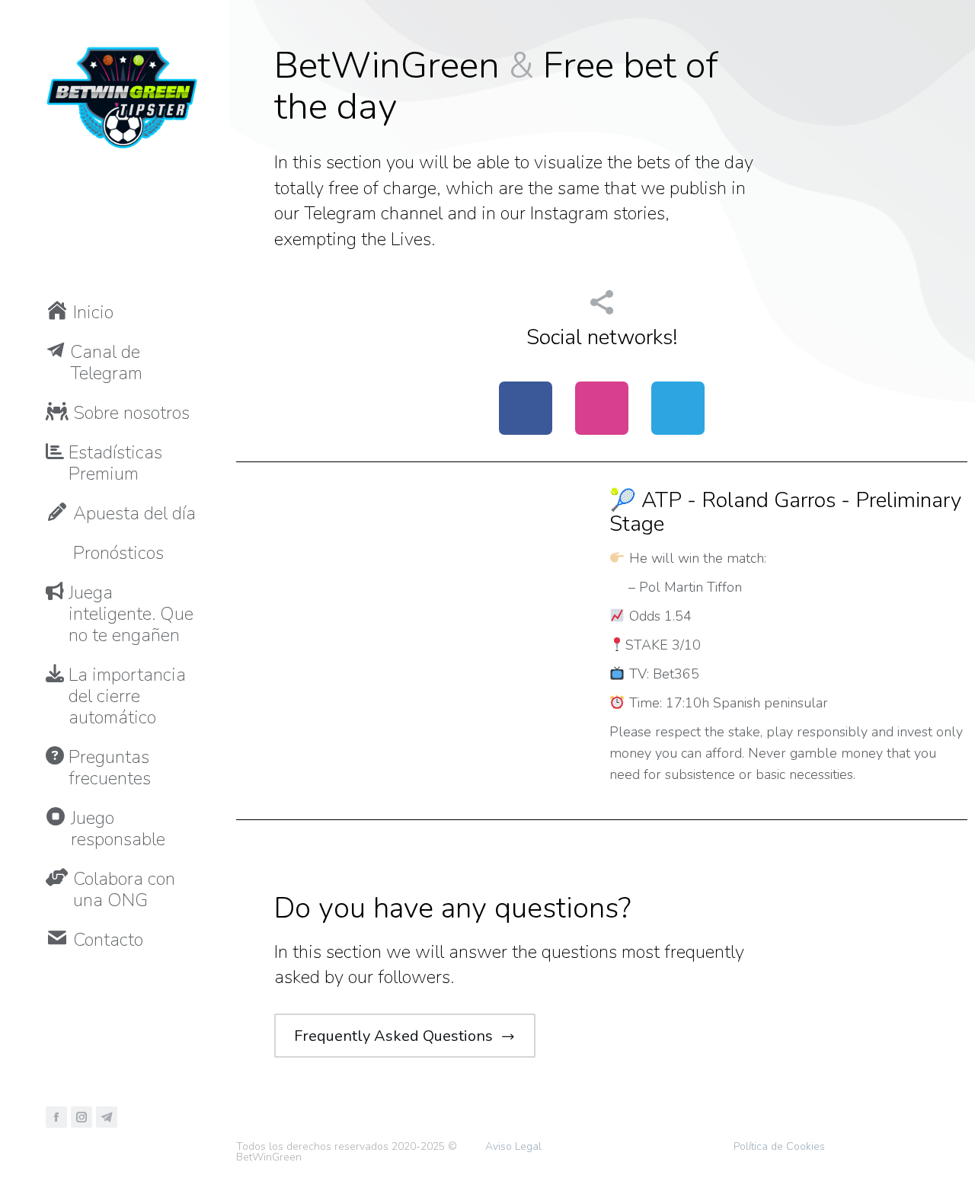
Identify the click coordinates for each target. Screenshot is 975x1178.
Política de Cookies (779, 1146)
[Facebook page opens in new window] (56, 1117)
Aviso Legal (513, 1146)
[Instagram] (601, 408)
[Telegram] (678, 408)
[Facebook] (525, 408)
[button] (224, 11)
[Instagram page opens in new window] (81, 1117)
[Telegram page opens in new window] (106, 1117)
